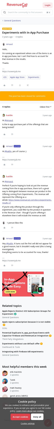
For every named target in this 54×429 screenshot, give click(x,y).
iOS (5, 77)
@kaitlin (8, 151)
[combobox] (27, 12)
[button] (3, 5)
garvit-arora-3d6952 (19, 395)
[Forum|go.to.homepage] (17, 5)
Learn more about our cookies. (30, 411)
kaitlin (9, 115)
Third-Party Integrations (13, 339)
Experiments (33, 77)
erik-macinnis (16, 372)
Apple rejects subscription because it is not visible (26, 322)
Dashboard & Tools (11, 347)
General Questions (12, 20)
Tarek (12, 380)
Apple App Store (17, 77)
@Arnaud (9, 120)
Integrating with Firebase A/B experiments (22, 351)
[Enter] (4, 12)
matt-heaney (15, 388)
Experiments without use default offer (21, 343)
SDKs (4, 328)
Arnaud (9, 44)
